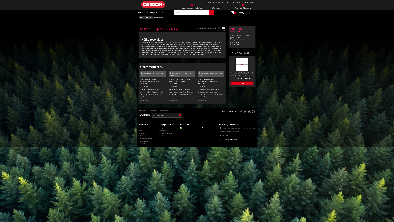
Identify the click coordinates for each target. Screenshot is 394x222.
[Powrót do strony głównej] (141, 17)
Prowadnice (233, 41)
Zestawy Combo (235, 37)
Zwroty (161, 128)
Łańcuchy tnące (235, 42)
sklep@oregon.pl (232, 139)
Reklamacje (162, 130)
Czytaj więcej (144, 100)
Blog (140, 128)
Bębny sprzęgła (234, 44)
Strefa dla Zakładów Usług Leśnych (217, 2)
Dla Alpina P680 (239, 53)
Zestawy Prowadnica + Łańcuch (239, 35)
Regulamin (142, 133)
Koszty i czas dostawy (166, 133)
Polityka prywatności (145, 138)
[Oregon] (156, 4)
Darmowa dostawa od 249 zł (192, 8)
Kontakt (237, 2)
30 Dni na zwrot (217, 8)
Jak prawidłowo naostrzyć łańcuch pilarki (149, 82)
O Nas (140, 130)
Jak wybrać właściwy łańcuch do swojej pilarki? (179, 82)
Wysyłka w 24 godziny (243, 8)
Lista (223, 30)
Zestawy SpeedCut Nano (237, 39)
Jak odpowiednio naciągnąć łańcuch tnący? (207, 82)
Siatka (219, 30)
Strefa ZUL (142, 144)
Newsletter (144, 114)
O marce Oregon (144, 141)
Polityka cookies (144, 136)
